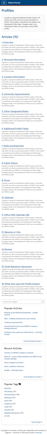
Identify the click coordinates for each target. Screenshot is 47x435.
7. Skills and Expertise (13, 145)
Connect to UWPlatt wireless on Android (18, 353)
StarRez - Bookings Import (13, 370)
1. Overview (7, 42)
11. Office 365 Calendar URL (16, 214)
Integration (8, 404)
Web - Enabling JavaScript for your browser (20, 319)
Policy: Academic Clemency (14, 366)
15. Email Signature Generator (17, 266)
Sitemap (39, 433)
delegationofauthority (12, 413)
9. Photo (6, 180)
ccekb (6, 407)
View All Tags (36, 422)
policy (6, 401)
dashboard (8, 398)
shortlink (7, 410)
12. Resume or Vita (11, 232)
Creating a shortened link (13, 322)
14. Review (7, 249)
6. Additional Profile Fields (15, 128)
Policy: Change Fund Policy (14, 363)
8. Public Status (10, 163)
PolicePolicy (8, 391)
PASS (6, 388)
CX (5, 416)
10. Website (7, 197)
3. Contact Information (13, 76)
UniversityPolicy (10, 394)
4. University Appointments (16, 94)
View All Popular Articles (32, 341)
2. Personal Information (13, 59)
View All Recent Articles (32, 377)
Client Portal (14, 2)
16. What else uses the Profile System (21, 283)
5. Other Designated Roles (15, 111)
